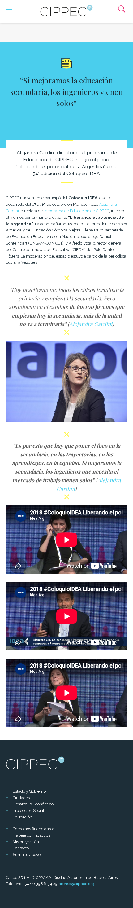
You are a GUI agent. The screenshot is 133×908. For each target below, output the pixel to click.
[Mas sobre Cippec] (66, 10)
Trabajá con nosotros (31, 835)
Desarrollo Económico (33, 804)
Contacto (21, 848)
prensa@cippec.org (76, 883)
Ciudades (21, 798)
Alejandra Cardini (90, 323)
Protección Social (28, 810)
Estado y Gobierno (29, 791)
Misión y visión (26, 842)
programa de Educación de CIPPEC (77, 211)
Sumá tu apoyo (27, 854)
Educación (22, 817)
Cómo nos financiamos (33, 828)
